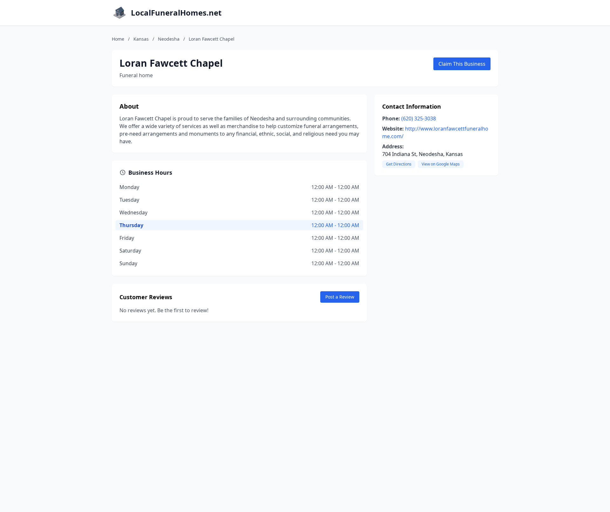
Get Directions (398, 164)
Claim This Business (461, 63)
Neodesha (169, 39)
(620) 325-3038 (418, 118)
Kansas (141, 39)
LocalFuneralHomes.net (176, 13)
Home (118, 39)
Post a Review (339, 297)
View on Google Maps (441, 164)
